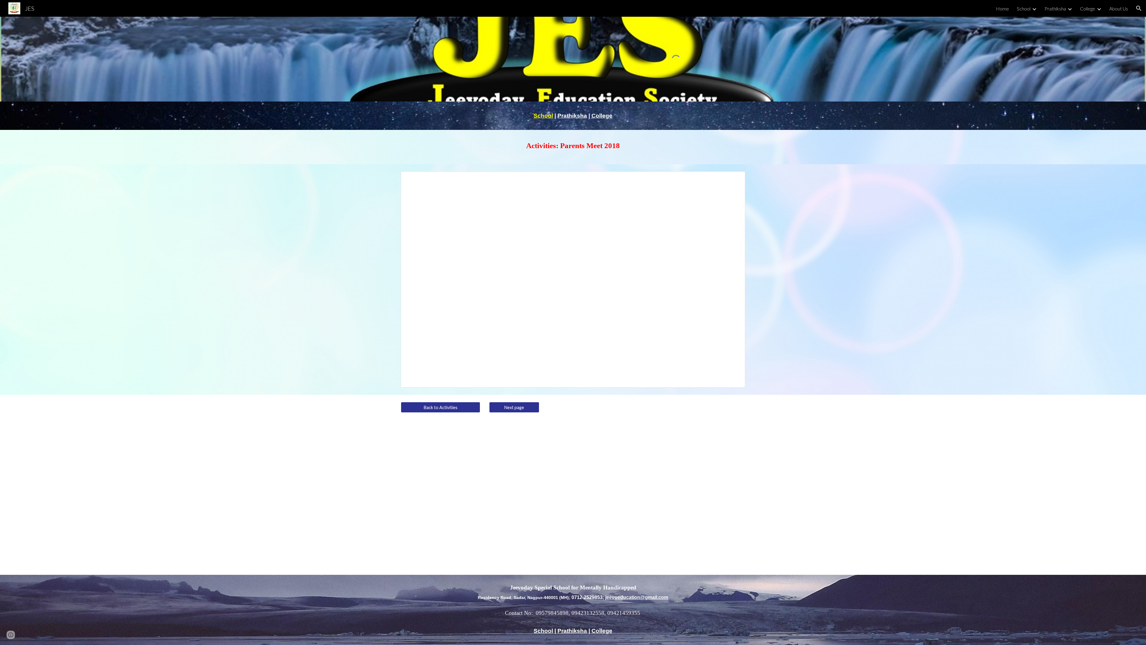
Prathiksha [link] (1055, 8)
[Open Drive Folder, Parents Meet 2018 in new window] (734, 179)
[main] (573, 116)
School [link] (1024, 8)
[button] (1139, 8)
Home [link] (1002, 8)
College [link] (1087, 8)
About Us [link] (1118, 8)
